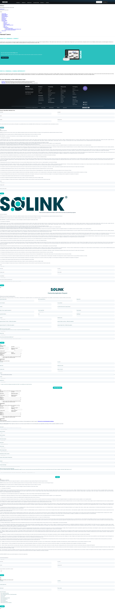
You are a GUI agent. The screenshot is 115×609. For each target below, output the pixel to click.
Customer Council (75, 90)
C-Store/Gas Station (51, 98)
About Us (74, 88)
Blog (61, 88)
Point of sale (5, 26)
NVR (4, 25)
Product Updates (75, 100)
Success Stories (63, 90)
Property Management (51, 92)
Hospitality (49, 101)
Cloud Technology (4, 16)
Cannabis (49, 95)
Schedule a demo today (5, 57)
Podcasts (62, 95)
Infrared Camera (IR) (7, 24)
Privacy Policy (43, 107)
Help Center (74, 99)
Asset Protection (41, 99)
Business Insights (4, 15)
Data (39, 91)
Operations (40, 103)
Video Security (4, 30)
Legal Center (65, 107)
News (73, 91)
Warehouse (50, 99)
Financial (49, 91)
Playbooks (62, 101)
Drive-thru (3, 17)
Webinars (62, 92)
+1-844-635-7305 (28, 94)
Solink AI (39, 90)
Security (74, 103)
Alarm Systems (4, 13)
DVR (4, 21)
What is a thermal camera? (9, 28)
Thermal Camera (6, 27)
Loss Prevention (4, 18)
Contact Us (74, 94)
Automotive (50, 94)
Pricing (62, 102)
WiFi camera (3, 82)
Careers (74, 92)
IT (38, 101)
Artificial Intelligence (5, 14)
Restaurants (50, 90)
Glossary (62, 98)
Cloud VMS (40, 88)
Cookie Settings (51, 107)
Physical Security (41, 100)
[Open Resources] (31, 2)
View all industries (51, 102)
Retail (49, 88)
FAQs (61, 94)
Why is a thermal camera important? (10, 29)
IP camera (3, 81)
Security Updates (75, 101)
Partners (62, 99)
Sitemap (58, 107)
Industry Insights (63, 91)
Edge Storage (5, 22)
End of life (5, 23)
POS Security (4, 19)
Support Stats (75, 104)
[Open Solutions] (25, 2)
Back (0, 32)
